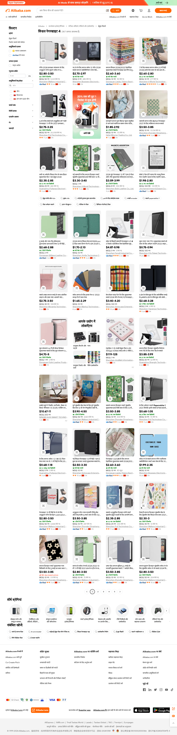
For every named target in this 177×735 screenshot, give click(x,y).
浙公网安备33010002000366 (134, 731)
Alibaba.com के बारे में (14, 651)
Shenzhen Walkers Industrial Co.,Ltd (53, 81)
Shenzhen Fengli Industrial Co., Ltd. (120, 253)
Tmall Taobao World (75, 722)
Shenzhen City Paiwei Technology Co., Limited (153, 253)
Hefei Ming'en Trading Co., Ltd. (119, 135)
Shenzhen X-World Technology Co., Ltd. (153, 81)
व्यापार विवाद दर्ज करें (115, 668)
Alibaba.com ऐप (100, 710)
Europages (128, 722)
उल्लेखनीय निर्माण (103, 632)
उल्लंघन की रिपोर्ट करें (115, 683)
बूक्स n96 (66, 198)
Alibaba (41, 26)
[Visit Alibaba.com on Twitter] (155, 689)
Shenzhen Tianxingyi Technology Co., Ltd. (153, 309)
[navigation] (21, 309)
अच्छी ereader (132, 198)
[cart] (141, 11)
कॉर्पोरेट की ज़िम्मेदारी (12, 668)
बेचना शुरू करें (147, 662)
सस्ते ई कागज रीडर (17, 632)
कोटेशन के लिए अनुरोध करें (83, 662)
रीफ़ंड (110, 673)
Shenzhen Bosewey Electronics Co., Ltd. (87, 81)
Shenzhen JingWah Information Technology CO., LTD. (120, 360)
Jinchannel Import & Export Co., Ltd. (153, 188)
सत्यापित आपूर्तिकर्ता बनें (151, 673)
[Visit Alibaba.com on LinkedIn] (150, 689)
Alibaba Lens (17, 710)
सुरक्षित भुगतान (45, 657)
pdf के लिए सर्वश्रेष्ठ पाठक (111, 198)
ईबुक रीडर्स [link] (102, 26)
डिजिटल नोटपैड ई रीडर (103, 204)
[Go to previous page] (86, 591)
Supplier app (85, 710)
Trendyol (118, 722)
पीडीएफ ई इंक (156, 632)
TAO (110, 722)
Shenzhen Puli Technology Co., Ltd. (53, 135)
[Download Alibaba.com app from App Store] (141, 710)
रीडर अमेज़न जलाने (48, 204)
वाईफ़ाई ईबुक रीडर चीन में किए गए (59, 632)
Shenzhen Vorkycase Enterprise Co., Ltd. (120, 307)
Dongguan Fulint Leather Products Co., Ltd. (53, 362)
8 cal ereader (36, 632)
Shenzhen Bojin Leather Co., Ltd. (120, 188)
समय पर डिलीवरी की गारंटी (49, 668)
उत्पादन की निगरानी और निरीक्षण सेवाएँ (52, 678)
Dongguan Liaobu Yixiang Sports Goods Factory (120, 81)
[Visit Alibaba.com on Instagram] (161, 689)
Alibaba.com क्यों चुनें (14, 657)
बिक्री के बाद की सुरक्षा (47, 673)
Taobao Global (100, 722)
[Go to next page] (120, 591)
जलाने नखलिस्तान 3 (138, 632)
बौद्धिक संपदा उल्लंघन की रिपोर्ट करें (120, 678)
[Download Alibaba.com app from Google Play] (162, 710)
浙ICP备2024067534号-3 (159, 731)
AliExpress (49, 722)
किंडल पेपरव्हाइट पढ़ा (83, 632)
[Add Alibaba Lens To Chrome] (40, 710)
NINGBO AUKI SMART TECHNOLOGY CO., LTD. (53, 417)
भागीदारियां (146, 678)
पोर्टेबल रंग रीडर (83, 204)
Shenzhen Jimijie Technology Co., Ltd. (87, 255)
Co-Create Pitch (13, 662)
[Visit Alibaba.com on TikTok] (172, 689)
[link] (173, 708)
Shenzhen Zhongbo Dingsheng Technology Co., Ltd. (153, 133)
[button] (107, 10)
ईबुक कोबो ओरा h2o (49, 198)
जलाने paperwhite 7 (152, 198)
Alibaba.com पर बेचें (150, 657)
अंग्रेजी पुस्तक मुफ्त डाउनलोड (86, 198)
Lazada (89, 722)
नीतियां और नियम (45, 683)
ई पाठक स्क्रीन (35, 638)
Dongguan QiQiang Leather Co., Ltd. (53, 255)
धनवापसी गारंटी (45, 662)
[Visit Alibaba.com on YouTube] (166, 689)
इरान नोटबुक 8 (66, 204)
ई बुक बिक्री (119, 632)
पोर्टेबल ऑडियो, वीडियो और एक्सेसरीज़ (81, 26)
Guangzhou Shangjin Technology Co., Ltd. (153, 362)
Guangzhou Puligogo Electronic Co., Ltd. (53, 188)
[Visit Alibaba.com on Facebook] (144, 689)
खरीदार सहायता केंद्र (115, 657)
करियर (8, 673)
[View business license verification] (113, 730)
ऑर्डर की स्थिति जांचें (150, 668)
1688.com (60, 722)
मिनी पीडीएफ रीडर (17, 638)
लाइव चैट (111, 662)
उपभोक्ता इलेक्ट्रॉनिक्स (56, 26)
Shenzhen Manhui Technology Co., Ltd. (87, 307)
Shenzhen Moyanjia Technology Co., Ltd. (53, 307)
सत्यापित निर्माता (79, 657)
